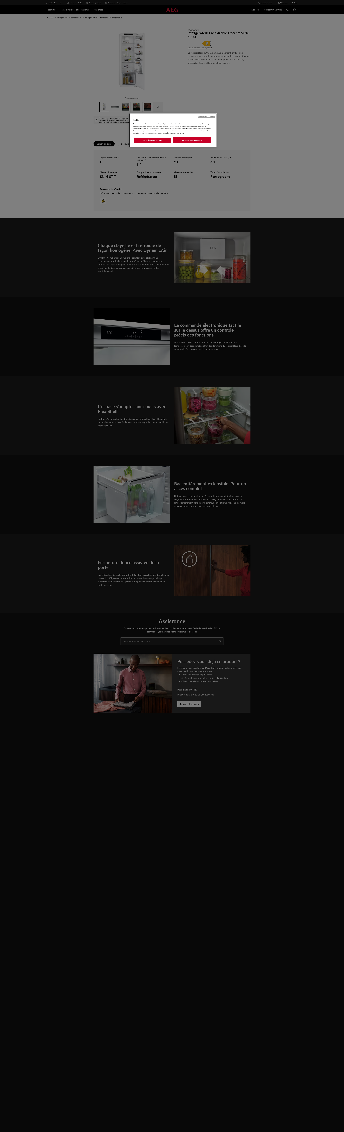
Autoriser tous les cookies (192, 140)
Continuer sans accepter (206, 117)
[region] (173, 130)
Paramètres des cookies (152, 140)
